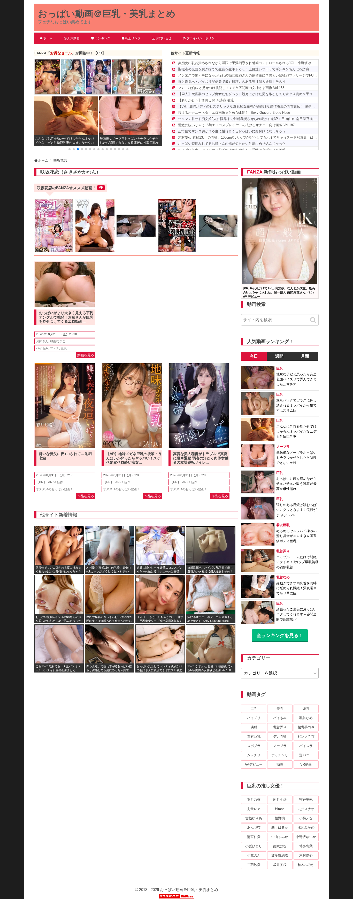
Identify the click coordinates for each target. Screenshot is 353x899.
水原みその (306, 827)
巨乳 (64, 348)
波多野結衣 (279, 855)
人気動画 (73, 38)
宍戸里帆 (306, 800)
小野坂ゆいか (306, 837)
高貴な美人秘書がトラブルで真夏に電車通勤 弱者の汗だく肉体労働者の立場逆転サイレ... (200, 458)
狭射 (253, 727)
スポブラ (253, 746)
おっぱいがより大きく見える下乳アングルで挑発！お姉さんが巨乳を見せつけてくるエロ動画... (66, 317)
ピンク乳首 (306, 736)
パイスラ (306, 746)
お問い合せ (163, 38)
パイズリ (253, 718)
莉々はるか (279, 827)
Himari (280, 809)
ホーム (47, 38)
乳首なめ (306, 718)
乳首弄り (280, 727)
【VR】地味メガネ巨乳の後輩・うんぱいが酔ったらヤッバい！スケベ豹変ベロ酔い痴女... (134, 458)
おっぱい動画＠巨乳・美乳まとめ (106, 13)
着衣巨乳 (253, 736)
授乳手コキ (306, 727)
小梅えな (306, 818)
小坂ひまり (253, 846)
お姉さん (42, 341)
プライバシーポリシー (202, 38)
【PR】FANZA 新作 (49, 482)
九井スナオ (306, 809)
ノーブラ (280, 746)
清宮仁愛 (253, 837)
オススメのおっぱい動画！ (54, 489)
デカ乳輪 (280, 736)
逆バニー (306, 755)
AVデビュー (254, 764)
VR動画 (306, 764)
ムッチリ (253, 755)
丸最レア (253, 809)
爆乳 (306, 709)
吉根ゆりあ (253, 818)
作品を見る (85, 496)
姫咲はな (280, 846)
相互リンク (133, 38)
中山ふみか (279, 837)
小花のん (253, 855)
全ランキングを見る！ (280, 635)
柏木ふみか (306, 865)
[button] (69, 149)
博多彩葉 (306, 846)
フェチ (54, 348)
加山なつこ (57, 341)
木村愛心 (306, 855)
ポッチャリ (279, 755)
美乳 (280, 709)
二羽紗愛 (253, 865)
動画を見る (85, 355)
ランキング (102, 38)
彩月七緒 (280, 800)
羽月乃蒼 (253, 800)
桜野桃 (280, 818)
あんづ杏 (253, 827)
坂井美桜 (280, 865)
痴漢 (280, 764)
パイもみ (42, 348)
